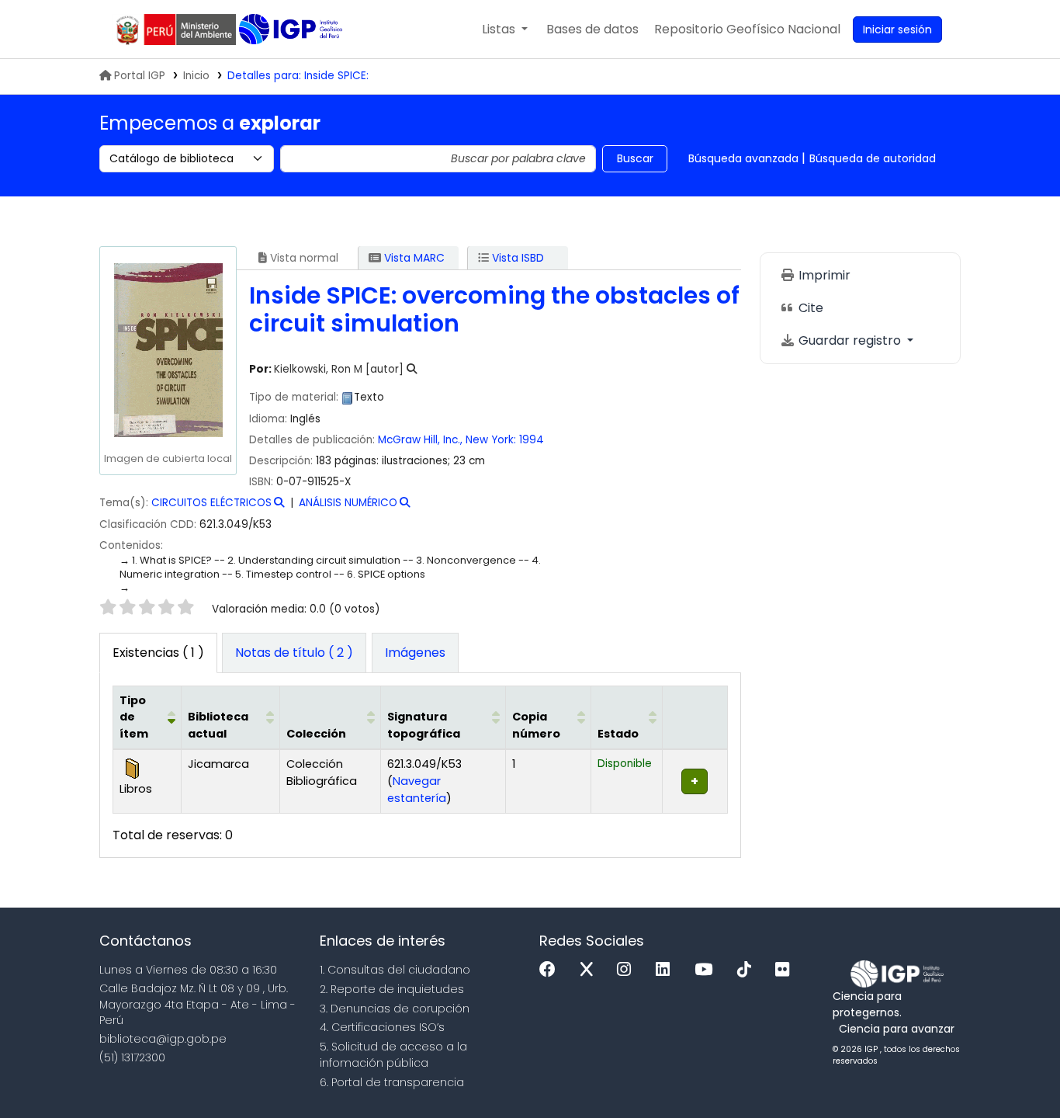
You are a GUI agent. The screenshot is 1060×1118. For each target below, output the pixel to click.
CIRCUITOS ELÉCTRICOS (211, 502)
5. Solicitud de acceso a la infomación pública (393, 1055)
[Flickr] (786, 970)
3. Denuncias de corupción (394, 1008)
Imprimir (822, 275)
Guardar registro (849, 340)
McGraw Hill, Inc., (420, 439)
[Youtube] (707, 970)
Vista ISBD (516, 258)
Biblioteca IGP (292, 29)
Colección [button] (316, 733)
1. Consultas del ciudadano (395, 969)
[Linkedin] (666, 970)
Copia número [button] (536, 725)
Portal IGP (139, 75)
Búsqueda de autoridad (872, 158)
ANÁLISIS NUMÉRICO (348, 502)
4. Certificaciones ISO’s (382, 1027)
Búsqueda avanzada (743, 158)
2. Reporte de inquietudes (392, 989)
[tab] (294, 653)
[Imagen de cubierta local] (167, 350)
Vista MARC (413, 258)
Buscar (635, 158)
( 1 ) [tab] (158, 652)
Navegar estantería (416, 789)
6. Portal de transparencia (392, 1082)
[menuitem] (747, 29)
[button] (505, 29)
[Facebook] (551, 970)
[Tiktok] (748, 970)
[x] (590, 970)
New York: (491, 439)
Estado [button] (618, 733)
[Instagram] (628, 970)
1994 (531, 439)
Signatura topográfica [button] (423, 725)
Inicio (196, 75)
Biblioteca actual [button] (218, 725)
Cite (809, 308)
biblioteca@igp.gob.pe (163, 1039)
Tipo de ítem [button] (134, 717)
